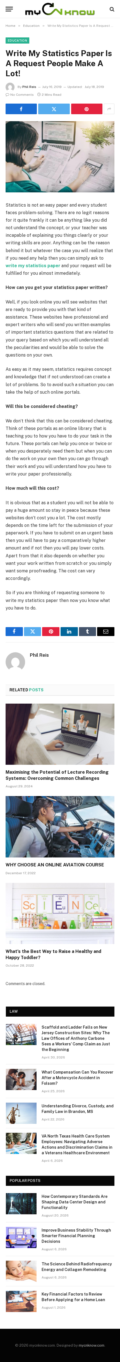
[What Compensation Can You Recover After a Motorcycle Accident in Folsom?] (21, 1079)
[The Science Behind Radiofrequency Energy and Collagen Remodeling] (21, 1271)
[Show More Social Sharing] (109, 109)
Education (17, 40)
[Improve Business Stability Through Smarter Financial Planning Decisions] (21, 1237)
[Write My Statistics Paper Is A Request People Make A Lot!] (60, 156)
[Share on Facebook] (21, 109)
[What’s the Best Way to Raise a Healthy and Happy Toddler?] (60, 913)
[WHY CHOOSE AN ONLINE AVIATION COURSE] (60, 826)
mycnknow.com (91, 1345)
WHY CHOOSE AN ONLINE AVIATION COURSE (55, 865)
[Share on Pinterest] (86, 109)
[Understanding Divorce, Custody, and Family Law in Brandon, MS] (21, 1113)
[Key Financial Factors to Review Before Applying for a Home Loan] (21, 1301)
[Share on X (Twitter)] (53, 109)
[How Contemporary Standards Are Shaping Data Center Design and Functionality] (21, 1203)
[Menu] (9, 9)
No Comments (22, 95)
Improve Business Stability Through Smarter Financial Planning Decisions (76, 1236)
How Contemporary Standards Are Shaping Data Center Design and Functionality (74, 1202)
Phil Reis (29, 87)
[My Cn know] (60, 9)
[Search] (111, 9)
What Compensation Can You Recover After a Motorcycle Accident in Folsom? (77, 1078)
